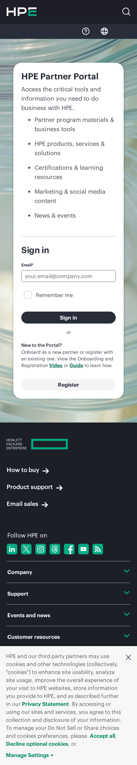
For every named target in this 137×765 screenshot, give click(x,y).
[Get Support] (86, 31)
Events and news (28, 615)
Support (17, 593)
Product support (30, 487)
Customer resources (33, 636)
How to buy (23, 470)
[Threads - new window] (55, 549)
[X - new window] (26, 549)
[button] (128, 657)
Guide (76, 365)
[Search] (126, 12)
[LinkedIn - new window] (12, 549)
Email (27, 264)
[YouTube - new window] (83, 549)
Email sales (22, 504)
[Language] (104, 31)
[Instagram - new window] (40, 549)
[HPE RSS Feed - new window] (97, 549)
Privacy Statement (45, 704)
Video (56, 365)
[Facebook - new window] (69, 549)
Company (19, 572)
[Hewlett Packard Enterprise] (22, 12)
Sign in (68, 317)
